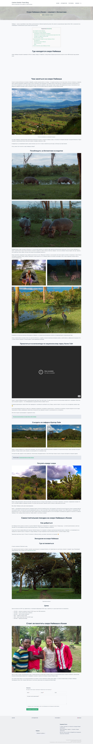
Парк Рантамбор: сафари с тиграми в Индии (69, 729)
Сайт (56, 692)
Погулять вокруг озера (38, 37)
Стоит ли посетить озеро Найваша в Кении (41, 45)
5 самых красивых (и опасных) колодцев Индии (70, 726)
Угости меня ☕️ (71, 3)
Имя (28, 692)
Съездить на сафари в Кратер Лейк (41, 36)
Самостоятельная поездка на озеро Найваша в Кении (44, 39)
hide (48, 28)
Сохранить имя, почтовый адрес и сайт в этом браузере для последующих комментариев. (43, 706)
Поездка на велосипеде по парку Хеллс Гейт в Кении (24, 416)
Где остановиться (37, 43)
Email (42, 692)
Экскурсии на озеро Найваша (40, 41)
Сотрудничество (64, 3)
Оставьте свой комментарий (33, 696)
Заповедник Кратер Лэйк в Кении (26, 457)
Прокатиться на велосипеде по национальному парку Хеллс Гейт (47, 34)
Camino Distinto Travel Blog (20, 2)
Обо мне (57, 3)
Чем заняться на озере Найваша (39, 32)
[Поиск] (80, 3)
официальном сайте (31, 550)
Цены (35, 44)
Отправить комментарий (32, 709)
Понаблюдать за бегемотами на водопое (42, 33)
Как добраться (37, 40)
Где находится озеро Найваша (39, 30)
